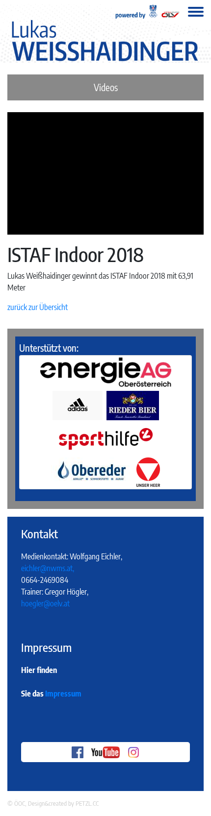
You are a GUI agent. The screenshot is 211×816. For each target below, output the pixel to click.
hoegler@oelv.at (45, 603)
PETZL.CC (87, 803)
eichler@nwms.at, (47, 568)
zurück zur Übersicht (37, 307)
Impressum (63, 693)
